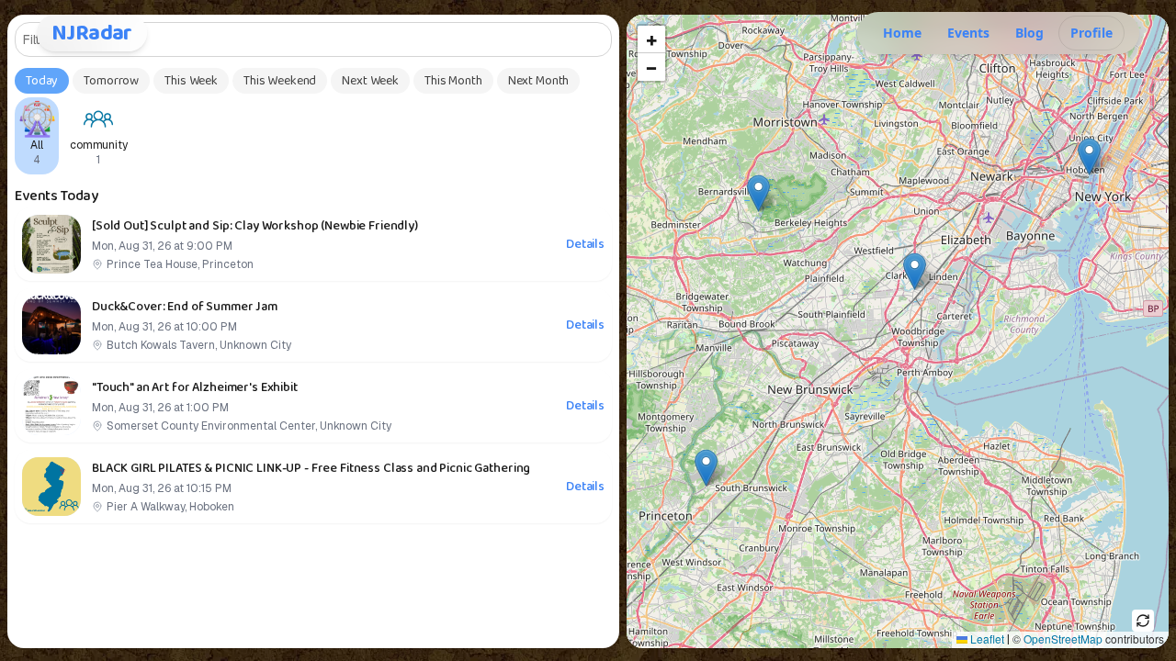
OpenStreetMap (1062, 638)
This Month (453, 81)
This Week (191, 81)
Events (968, 32)
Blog (1029, 32)
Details (585, 244)
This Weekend (279, 81)
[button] (706, 468)
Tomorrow (111, 81)
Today (42, 81)
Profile (1091, 32)
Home (902, 32)
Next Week (370, 81)
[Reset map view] (1143, 621)
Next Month (539, 81)
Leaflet (985, 638)
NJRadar (91, 33)
